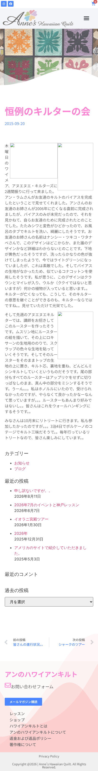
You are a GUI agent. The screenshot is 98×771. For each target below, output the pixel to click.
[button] (86, 18)
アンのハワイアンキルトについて (38, 732)
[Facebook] (11, 4)
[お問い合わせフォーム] (8, 685)
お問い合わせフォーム (32, 686)
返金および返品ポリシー (30, 738)
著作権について (23, 744)
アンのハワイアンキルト (41, 674)
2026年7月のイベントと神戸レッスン (46, 504)
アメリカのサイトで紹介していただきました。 (50, 550)
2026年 (21, 533)
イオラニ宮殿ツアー (31, 519)
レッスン (17, 713)
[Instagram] (4, 4)
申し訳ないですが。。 (33, 490)
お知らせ (21, 463)
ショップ (17, 720)
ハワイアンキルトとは (28, 726)
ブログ (20, 468)
